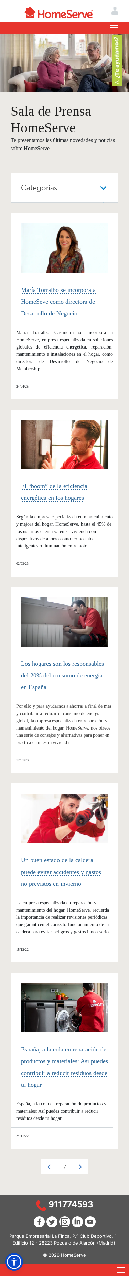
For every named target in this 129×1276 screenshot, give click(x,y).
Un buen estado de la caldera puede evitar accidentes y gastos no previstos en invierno (61, 872)
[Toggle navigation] (114, 27)
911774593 (71, 1204)
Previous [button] (49, 1166)
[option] (64, 1166)
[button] (14, 1262)
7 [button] (64, 1167)
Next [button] (80, 1166)
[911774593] (41, 1205)
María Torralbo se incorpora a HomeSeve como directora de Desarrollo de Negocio (58, 301)
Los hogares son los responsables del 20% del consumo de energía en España (62, 675)
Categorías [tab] (39, 187)
